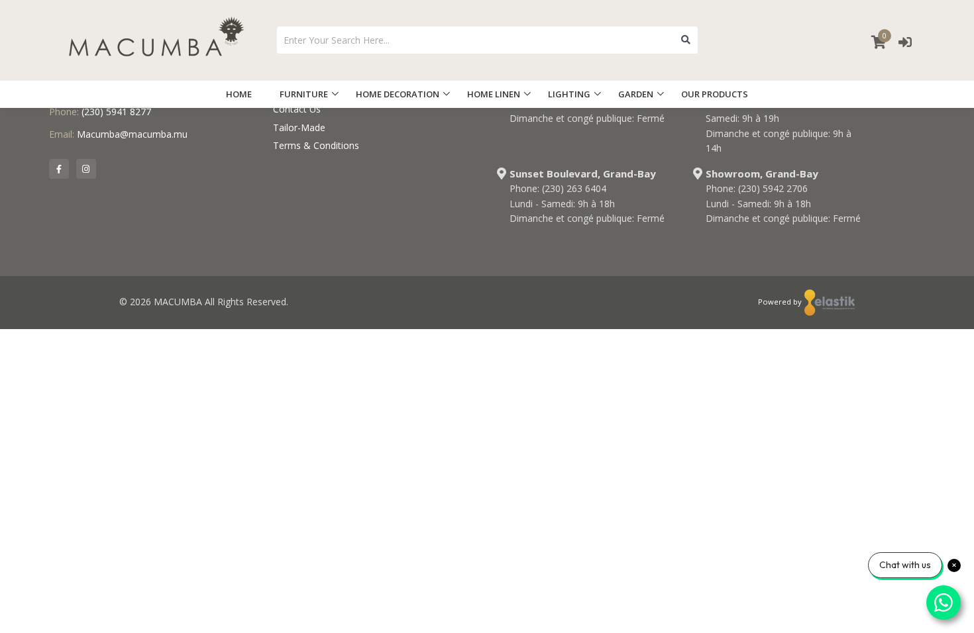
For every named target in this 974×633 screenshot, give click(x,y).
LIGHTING (569, 94)
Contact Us (297, 109)
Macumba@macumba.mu (132, 134)
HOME (239, 94)
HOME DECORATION (397, 94)
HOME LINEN (493, 94)
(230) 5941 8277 (116, 111)
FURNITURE (304, 94)
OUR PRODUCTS (714, 94)
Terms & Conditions (316, 145)
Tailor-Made (299, 127)
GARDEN (635, 94)
